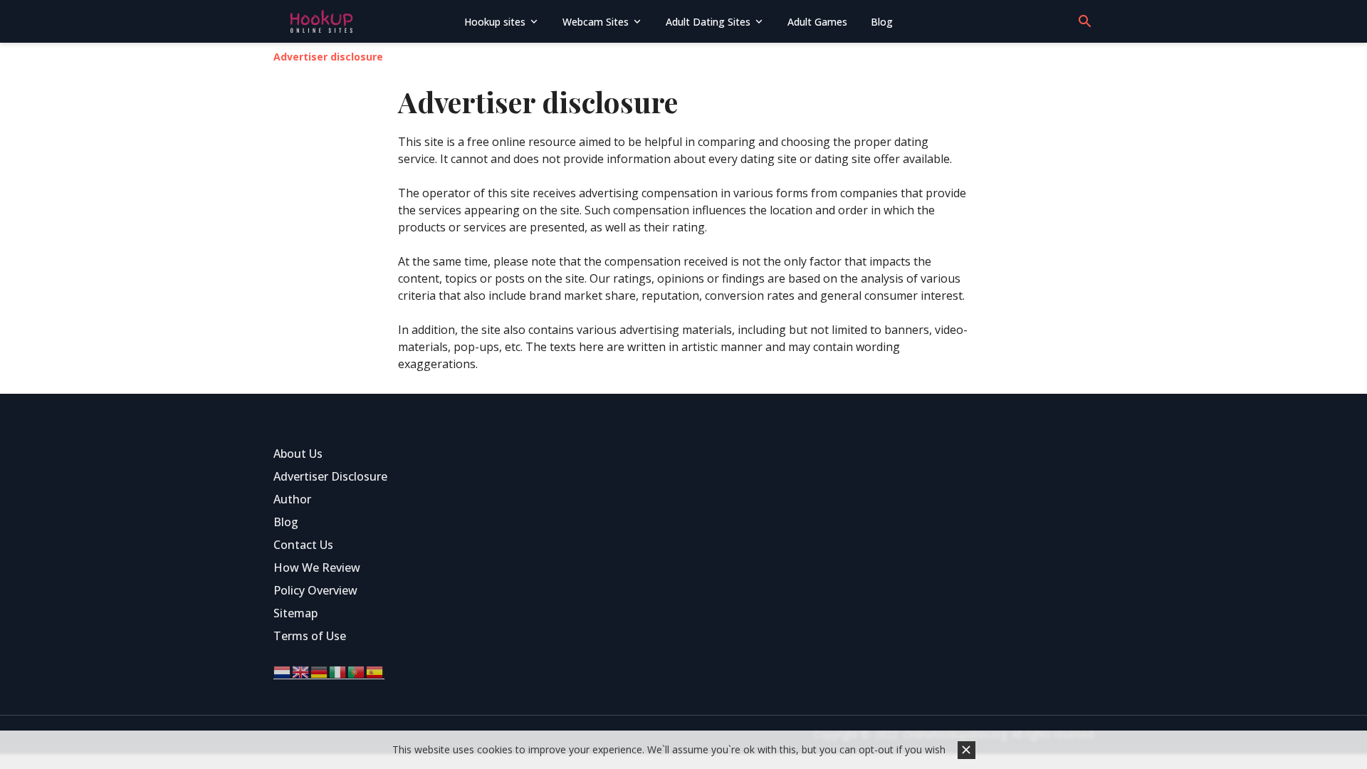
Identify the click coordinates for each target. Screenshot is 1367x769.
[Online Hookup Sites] (363, 21)
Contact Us (303, 545)
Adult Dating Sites (708, 21)
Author (292, 499)
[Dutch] (282, 671)
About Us (298, 453)
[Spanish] (375, 671)
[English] (301, 671)
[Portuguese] (356, 671)
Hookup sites (494, 21)
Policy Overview (315, 590)
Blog (882, 21)
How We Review (316, 567)
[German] (319, 671)
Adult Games (817, 21)
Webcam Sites (595, 21)
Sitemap (295, 613)
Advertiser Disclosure (330, 476)
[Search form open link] (1085, 21)
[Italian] (338, 671)
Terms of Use (309, 636)
